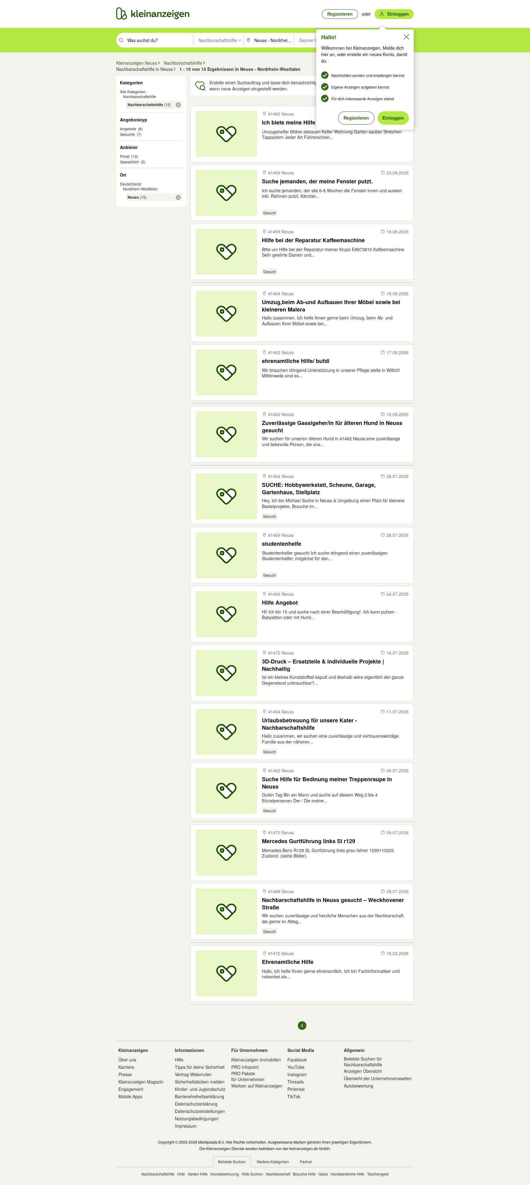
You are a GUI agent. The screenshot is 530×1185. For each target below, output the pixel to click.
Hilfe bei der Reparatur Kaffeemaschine (313, 240)
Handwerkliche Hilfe (347, 1173)
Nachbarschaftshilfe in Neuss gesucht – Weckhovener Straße (333, 903)
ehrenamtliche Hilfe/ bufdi (295, 361)
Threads (295, 1082)
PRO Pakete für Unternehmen (247, 1076)
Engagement (130, 1089)
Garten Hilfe (198, 1173)
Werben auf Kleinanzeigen (256, 1086)
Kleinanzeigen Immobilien (256, 1060)
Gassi (323, 1173)
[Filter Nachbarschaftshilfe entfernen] (178, 104)
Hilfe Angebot (280, 602)
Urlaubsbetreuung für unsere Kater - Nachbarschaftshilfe (309, 724)
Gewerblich (129, 161)
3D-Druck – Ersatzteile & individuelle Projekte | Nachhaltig (323, 665)
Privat (124, 156)
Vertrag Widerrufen (193, 1074)
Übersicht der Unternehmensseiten (378, 1078)
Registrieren (356, 118)
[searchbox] (159, 40)
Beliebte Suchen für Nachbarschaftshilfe (363, 1061)
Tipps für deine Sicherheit (200, 1067)
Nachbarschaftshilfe (139, 96)
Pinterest (296, 1089)
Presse (125, 1074)
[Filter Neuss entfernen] (178, 197)
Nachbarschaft (278, 1173)
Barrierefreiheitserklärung (199, 1096)
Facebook (297, 1060)
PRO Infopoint (245, 1067)
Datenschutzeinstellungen (200, 1111)
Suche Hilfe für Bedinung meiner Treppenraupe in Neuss (327, 782)
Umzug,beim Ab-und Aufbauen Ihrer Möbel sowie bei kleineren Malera (331, 305)
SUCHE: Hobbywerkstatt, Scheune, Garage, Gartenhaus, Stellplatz (319, 488)
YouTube (296, 1067)
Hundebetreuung (224, 1173)
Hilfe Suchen (252, 1173)
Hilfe (179, 1060)
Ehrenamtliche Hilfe (287, 961)
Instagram (297, 1074)
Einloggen (393, 118)
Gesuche (127, 134)
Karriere (126, 1067)
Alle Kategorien (133, 91)
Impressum (186, 1126)
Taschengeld (378, 1173)
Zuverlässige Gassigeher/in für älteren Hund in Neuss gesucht (332, 426)
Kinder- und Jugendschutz (200, 1089)
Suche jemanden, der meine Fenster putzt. (317, 181)
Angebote (128, 128)
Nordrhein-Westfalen (140, 188)
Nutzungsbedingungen (197, 1118)
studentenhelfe (281, 543)
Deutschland (130, 183)
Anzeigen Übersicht (363, 1071)
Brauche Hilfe (304, 1173)
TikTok (293, 1096)
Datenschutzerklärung (196, 1104)
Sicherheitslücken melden (200, 1082)
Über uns (127, 1060)
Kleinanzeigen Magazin (140, 1082)
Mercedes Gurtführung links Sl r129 (308, 841)
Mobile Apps (130, 1096)
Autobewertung (358, 1086)
